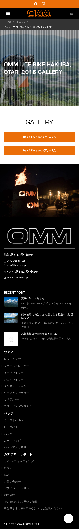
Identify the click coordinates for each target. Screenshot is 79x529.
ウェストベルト (14, 420)
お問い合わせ (12, 481)
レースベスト (12, 427)
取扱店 (8, 468)
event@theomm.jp (17, 277)
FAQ (6, 474)
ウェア (9, 352)
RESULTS (20, 21)
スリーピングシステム (18, 406)
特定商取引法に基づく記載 (21, 501)
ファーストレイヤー (16, 366)
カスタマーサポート (18, 454)
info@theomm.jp (16, 265)
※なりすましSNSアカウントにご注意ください (33, 508)
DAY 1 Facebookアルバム (39, 137)
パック (9, 413)
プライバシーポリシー (18, 488)
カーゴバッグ (12, 440)
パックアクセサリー (16, 447)
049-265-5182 (16, 260)
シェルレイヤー (14, 379)
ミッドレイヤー (14, 372)
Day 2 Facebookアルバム (39, 150)
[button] (71, 13)
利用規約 (9, 495)
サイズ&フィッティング (19, 461)
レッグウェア (12, 359)
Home (8, 21)
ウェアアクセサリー (16, 392)
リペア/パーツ (13, 399)
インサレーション (15, 386)
